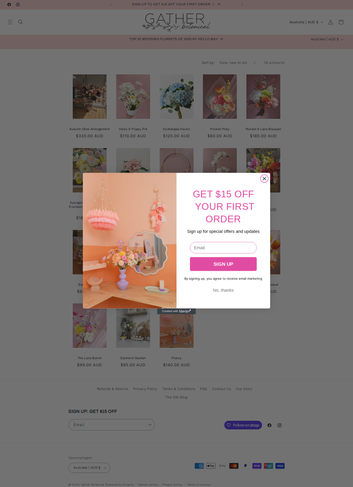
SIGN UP (223, 264)
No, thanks (223, 290)
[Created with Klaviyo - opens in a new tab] (176, 311)
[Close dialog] (264, 178)
